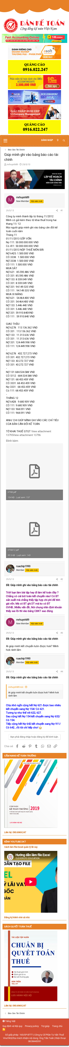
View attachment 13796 (27, 435)
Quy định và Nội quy (12, 1026)
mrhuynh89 (12, 164)
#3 (62, 633)
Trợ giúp (45, 1026)
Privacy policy (32, 1026)
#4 (62, 671)
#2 (62, 579)
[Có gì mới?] (58, 140)
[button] (5, 140)
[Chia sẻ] (57, 211)
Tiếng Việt (10, 1021)
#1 (62, 210)
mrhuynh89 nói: (16, 687)
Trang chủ (57, 1026)
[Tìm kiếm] (64, 140)
